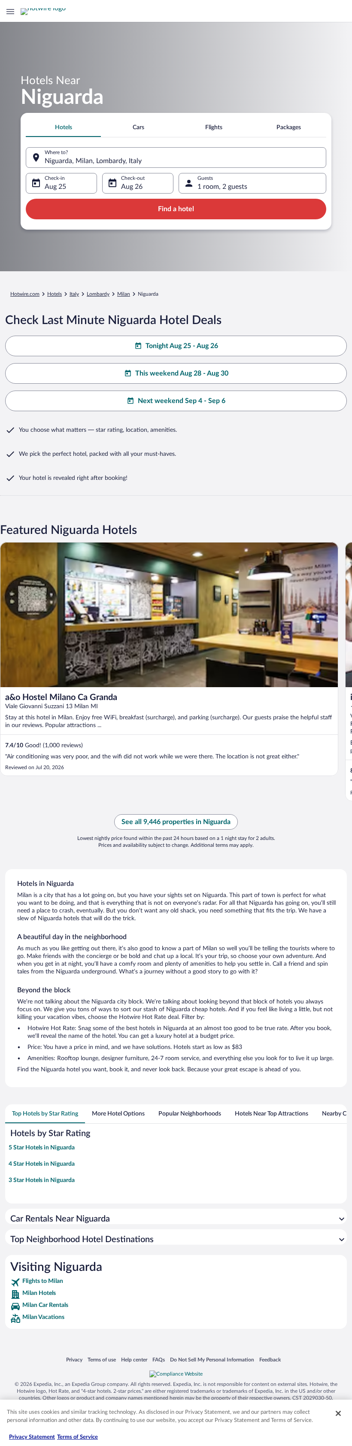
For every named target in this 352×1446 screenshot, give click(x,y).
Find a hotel (176, 209)
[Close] (338, 1413)
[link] (176, 1282)
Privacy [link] (74, 1359)
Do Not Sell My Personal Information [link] (212, 1359)
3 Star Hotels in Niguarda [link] (42, 1180)
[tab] (63, 127)
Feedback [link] (270, 1359)
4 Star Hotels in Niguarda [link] (42, 1164)
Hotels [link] (54, 294)
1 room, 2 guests (222, 186)
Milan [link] (123, 294)
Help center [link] (134, 1359)
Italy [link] (74, 294)
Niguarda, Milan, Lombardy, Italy (93, 161)
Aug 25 (55, 186)
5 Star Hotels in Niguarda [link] (42, 1148)
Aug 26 (132, 186)
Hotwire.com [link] (24, 294)
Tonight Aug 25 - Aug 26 (182, 346)
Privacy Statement (32, 1437)
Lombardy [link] (98, 294)
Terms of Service (77, 1437)
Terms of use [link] (102, 1359)
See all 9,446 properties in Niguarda (176, 821)
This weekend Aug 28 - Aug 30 (181, 373)
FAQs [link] (158, 1359)
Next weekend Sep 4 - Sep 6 (181, 400)
